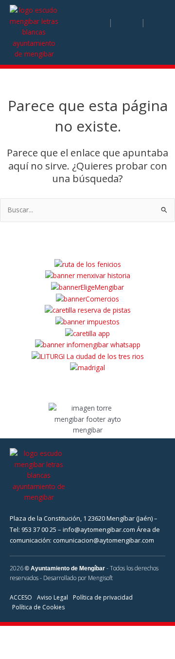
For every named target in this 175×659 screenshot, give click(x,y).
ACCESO (21, 597)
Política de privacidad (103, 597)
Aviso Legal (52, 597)
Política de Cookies (38, 607)
